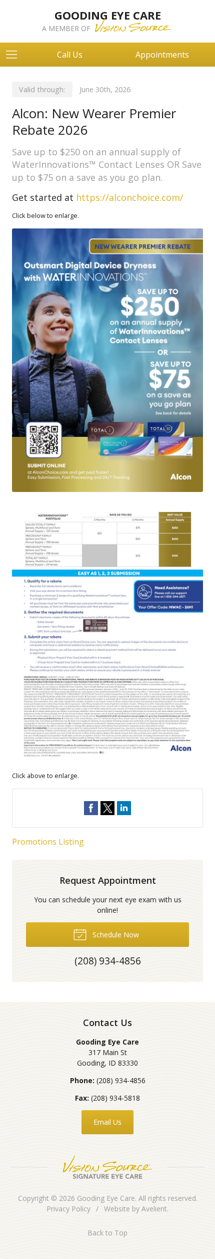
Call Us (69, 54)
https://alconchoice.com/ (130, 197)
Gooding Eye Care (106, 1198)
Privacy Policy (68, 1208)
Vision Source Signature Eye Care (107, 1167)
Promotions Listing (48, 841)
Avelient (154, 1208)
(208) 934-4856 (121, 1080)
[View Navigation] (15, 55)
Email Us (108, 1122)
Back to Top (108, 1232)
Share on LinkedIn (124, 808)
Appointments (162, 54)
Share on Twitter (107, 808)
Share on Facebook (91, 808)
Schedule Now (114, 934)
